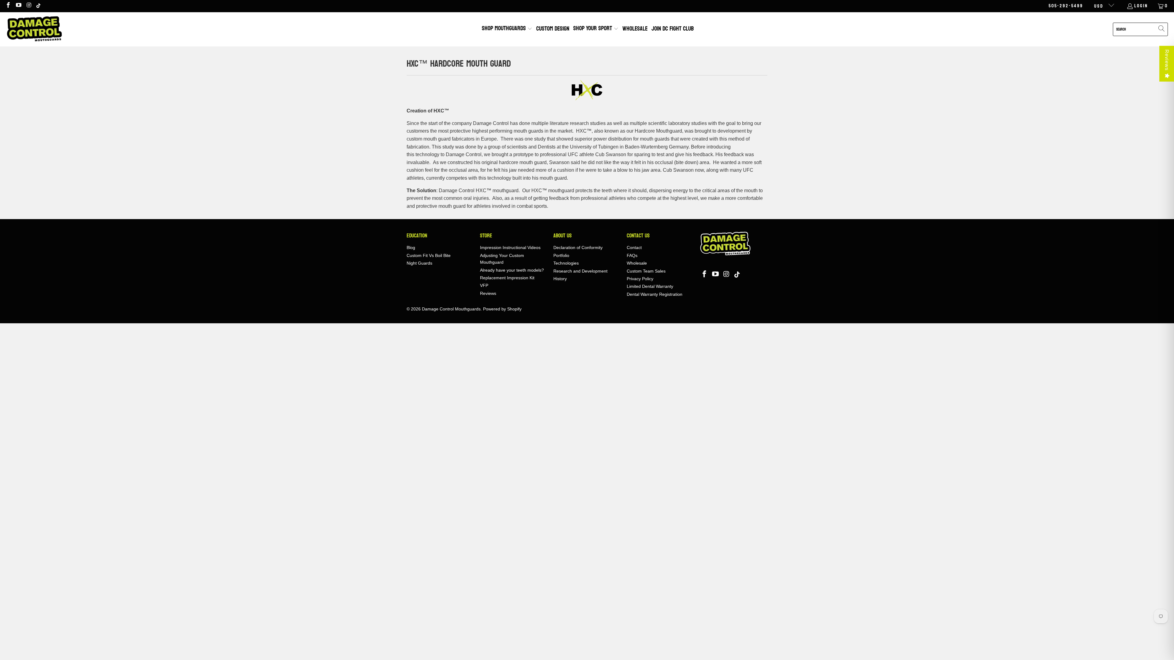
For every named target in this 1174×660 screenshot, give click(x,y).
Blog (411, 247)
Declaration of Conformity (578, 247)
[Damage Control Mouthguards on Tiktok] (38, 6)
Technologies (566, 263)
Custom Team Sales (646, 271)
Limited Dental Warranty (650, 286)
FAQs (632, 255)
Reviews (1166, 60)
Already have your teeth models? (512, 270)
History (560, 278)
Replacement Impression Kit (507, 277)
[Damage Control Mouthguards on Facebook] (8, 6)
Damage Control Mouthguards (451, 308)
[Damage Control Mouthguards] (34, 29)
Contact (634, 247)
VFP (484, 285)
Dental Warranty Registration (654, 294)
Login (1141, 6)
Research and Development (580, 271)
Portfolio (561, 255)
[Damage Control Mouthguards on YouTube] (18, 6)
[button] (507, 29)
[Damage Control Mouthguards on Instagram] (29, 6)
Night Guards (419, 263)
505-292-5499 (1066, 6)
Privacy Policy (640, 278)
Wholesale (637, 263)
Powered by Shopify (502, 308)
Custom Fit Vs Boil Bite (429, 255)
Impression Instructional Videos (510, 247)
